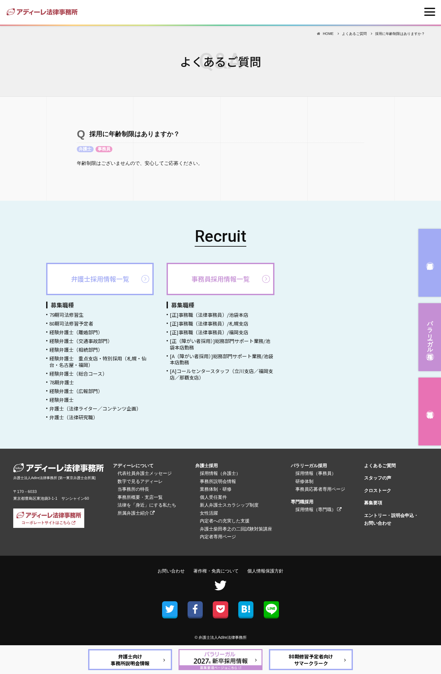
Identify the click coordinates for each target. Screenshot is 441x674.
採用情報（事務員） (315, 473)
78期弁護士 (61, 382)
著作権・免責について (216, 571)
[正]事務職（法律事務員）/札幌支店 (209, 323)
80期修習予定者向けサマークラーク (311, 660)
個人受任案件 (213, 497)
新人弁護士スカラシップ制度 (229, 505)
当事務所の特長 (133, 489)
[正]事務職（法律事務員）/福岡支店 (209, 332)
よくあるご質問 (380, 465)
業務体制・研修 (215, 489)
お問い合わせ (171, 571)
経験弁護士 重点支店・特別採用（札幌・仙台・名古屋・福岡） (97, 361)
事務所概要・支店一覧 (140, 497)
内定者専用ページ (218, 536)
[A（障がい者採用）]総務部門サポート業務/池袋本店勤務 (221, 359)
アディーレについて (133, 465)
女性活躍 (209, 513)
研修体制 (304, 481)
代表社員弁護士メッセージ (145, 473)
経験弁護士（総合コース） (78, 373)
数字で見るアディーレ (140, 481)
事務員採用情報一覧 (220, 279)
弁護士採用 (429, 263)
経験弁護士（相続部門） (76, 349)
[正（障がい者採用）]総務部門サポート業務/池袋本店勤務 (220, 344)
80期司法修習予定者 (71, 323)
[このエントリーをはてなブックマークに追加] (245, 608)
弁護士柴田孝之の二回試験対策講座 (236, 528)
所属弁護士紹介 (133, 513)
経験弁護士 (61, 399)
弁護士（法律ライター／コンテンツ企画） (95, 408)
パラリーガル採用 (430, 333)
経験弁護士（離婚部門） (76, 332)
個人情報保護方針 (265, 571)
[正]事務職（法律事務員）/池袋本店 (209, 314)
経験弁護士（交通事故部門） (80, 340)
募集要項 (373, 502)
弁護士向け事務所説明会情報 (130, 660)
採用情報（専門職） (315, 509)
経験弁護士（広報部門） (76, 391)
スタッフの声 (377, 477)
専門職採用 (429, 411)
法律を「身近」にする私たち (147, 505)
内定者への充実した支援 (225, 520)
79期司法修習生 (66, 314)
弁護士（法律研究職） (73, 417)
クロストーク (377, 490)
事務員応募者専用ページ (320, 489)
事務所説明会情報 (218, 481)
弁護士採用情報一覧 (100, 279)
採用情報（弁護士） (220, 473)
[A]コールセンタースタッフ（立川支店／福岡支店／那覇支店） (221, 374)
